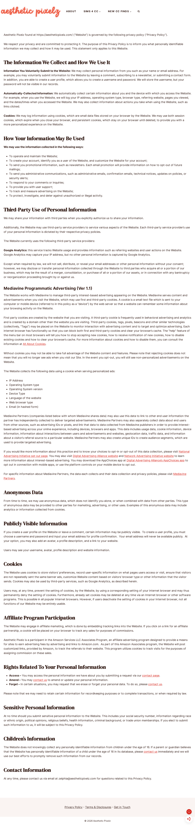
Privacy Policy (73, 807)
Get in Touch (122, 807)
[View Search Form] (139, 11)
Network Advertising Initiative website (149, 456)
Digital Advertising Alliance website (95, 456)
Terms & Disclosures (98, 807)
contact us (40, 680)
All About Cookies (34, 344)
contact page (150, 675)
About (71, 11)
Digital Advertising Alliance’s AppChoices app (155, 460)
